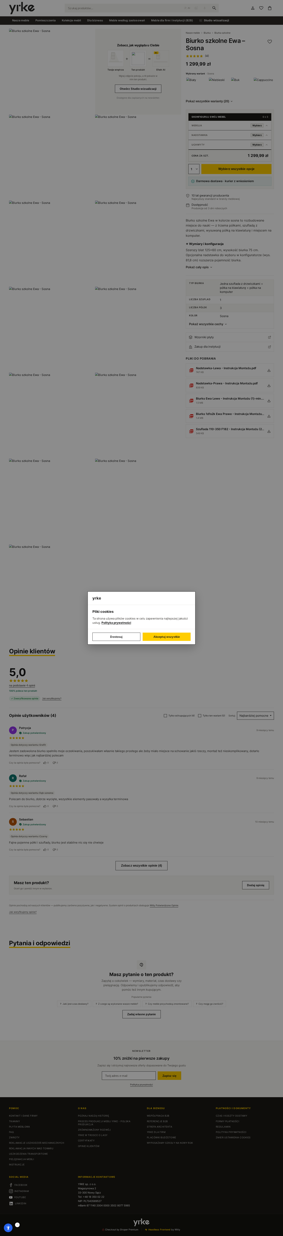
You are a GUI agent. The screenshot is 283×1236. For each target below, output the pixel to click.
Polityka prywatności (116, 623)
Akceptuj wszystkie (166, 636)
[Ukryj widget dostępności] (17, 1225)
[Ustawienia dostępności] (8, 1228)
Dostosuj (116, 636)
